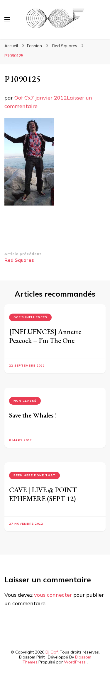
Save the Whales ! (33, 415)
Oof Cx (22, 97)
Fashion (34, 45)
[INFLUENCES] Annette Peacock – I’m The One (45, 336)
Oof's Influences (30, 317)
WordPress (75, 662)
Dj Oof (51, 652)
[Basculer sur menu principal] (7, 19)
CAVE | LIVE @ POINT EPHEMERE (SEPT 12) (43, 494)
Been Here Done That (34, 475)
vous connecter (53, 594)
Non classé (24, 401)
